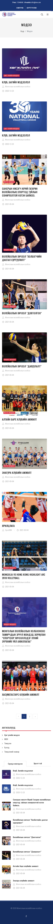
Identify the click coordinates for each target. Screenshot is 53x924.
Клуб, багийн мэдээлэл (16, 82)
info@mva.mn (36, 2)
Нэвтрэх (19, 8)
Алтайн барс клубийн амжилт (19, 419)
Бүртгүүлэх (32, 8)
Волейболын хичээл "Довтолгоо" (22, 313)
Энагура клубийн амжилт (17, 472)
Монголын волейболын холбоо (28, 774)
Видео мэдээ (10, 250)
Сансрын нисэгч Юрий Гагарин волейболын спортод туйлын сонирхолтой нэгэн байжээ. (20, 192)
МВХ (6, 739)
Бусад (6, 747)
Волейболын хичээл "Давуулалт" (21, 366)
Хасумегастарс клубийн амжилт (20, 694)
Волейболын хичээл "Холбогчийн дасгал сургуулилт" (22, 258)
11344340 (20, 2)
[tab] (15, 763)
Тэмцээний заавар (11, 752)
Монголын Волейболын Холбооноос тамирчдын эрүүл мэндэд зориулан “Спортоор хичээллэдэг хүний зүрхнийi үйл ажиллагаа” (24, 636)
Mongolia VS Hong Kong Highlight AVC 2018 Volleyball (23, 576)
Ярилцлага (8, 526)
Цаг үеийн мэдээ (11, 75)
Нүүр (22, 31)
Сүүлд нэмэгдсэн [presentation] (15, 764)
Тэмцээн (7, 743)
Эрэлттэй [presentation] (38, 763)
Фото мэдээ (9, 182)
